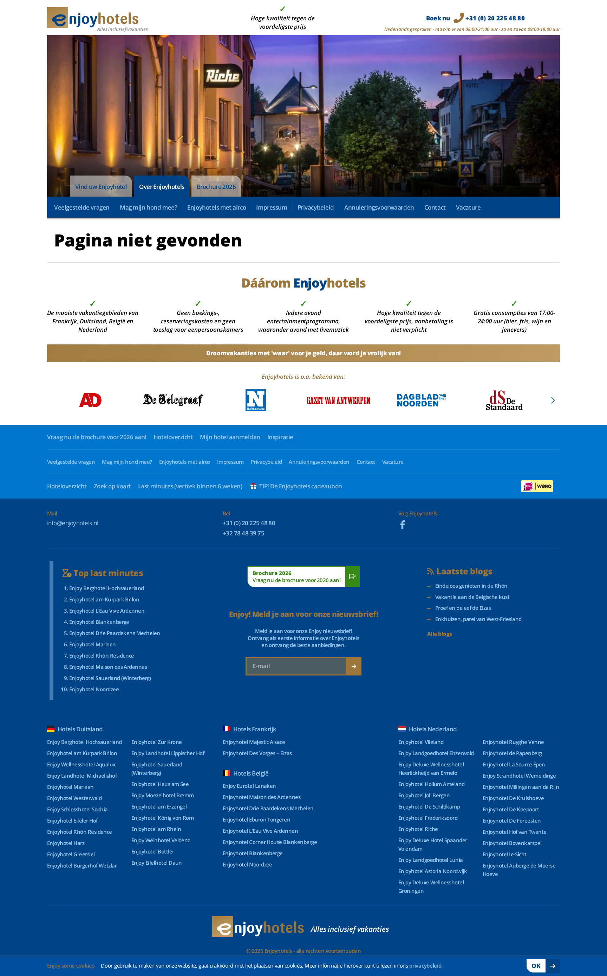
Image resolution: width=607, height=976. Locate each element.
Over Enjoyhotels (161, 187)
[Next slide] (553, 400)
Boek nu (475, 18)
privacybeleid (425, 965)
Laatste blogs (464, 571)
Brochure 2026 (216, 187)
